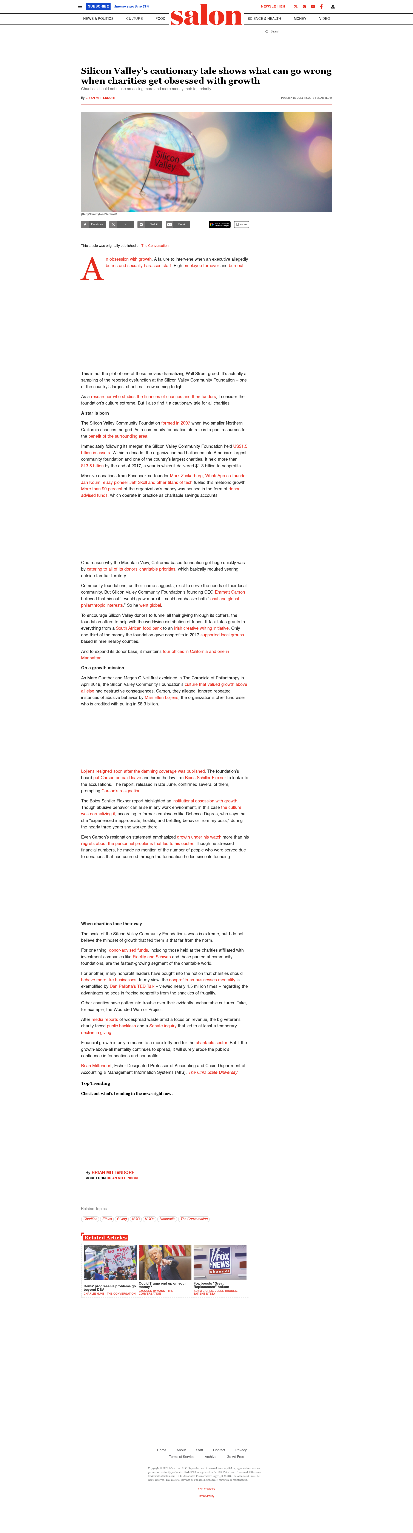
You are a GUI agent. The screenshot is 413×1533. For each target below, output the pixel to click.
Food (160, 19)
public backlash (121, 1026)
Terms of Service (181, 1457)
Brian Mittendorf (100, 98)
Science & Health (264, 19)
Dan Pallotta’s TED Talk (132, 987)
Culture (134, 19)
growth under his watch (199, 837)
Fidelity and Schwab (152, 957)
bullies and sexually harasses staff (138, 266)
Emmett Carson (230, 592)
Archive (210, 1457)
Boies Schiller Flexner (205, 778)
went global (150, 605)
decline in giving (96, 1033)
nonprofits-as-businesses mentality (202, 980)
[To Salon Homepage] (206, 14)
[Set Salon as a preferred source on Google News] (220, 224)
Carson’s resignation (121, 791)
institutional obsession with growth (205, 801)
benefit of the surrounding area (117, 436)
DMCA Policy (206, 1496)
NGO (136, 1219)
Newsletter (273, 6)
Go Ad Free (235, 1457)
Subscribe (98, 6)
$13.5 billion (92, 466)
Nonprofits (167, 1219)
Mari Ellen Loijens (161, 698)
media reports (105, 1020)
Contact (219, 1450)
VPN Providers (206, 1489)
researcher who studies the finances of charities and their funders (153, 397)
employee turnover (201, 266)
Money (300, 19)
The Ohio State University (212, 1073)
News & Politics (98, 19)
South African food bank (139, 628)
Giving (122, 1219)
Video (324, 19)
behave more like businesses (108, 980)
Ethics (107, 1219)
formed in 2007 (175, 423)
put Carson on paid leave (117, 778)
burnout (236, 266)
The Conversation (155, 246)
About (181, 1450)
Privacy (241, 1450)
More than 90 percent (101, 489)
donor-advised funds (128, 950)
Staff (199, 1450)
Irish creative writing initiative (201, 628)
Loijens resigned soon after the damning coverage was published (143, 772)
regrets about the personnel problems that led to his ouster (137, 844)
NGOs (149, 1219)
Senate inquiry (163, 1026)
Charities (90, 1219)
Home (161, 1450)
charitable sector (211, 1043)
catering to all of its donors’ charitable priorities (131, 569)
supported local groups (222, 635)
